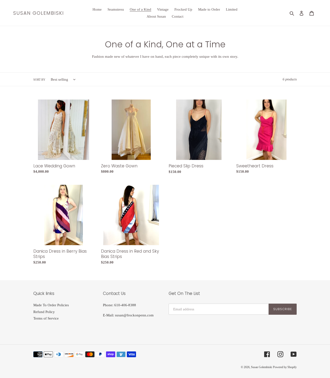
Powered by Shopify (285, 367)
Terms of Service (46, 318)
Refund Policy (44, 312)
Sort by (39, 79)
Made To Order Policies (51, 305)
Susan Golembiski (38, 13)
